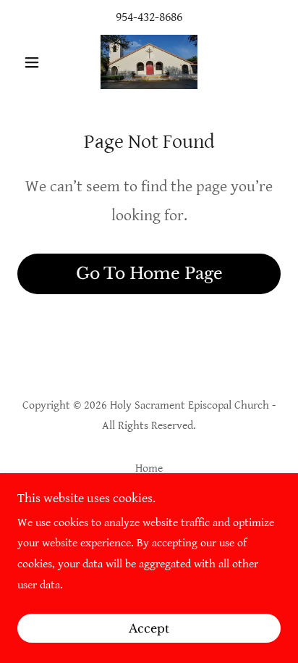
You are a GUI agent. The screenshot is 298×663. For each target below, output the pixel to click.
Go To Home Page (149, 273)
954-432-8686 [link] (149, 17)
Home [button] (149, 468)
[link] (149, 62)
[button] (37, 62)
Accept (149, 628)
